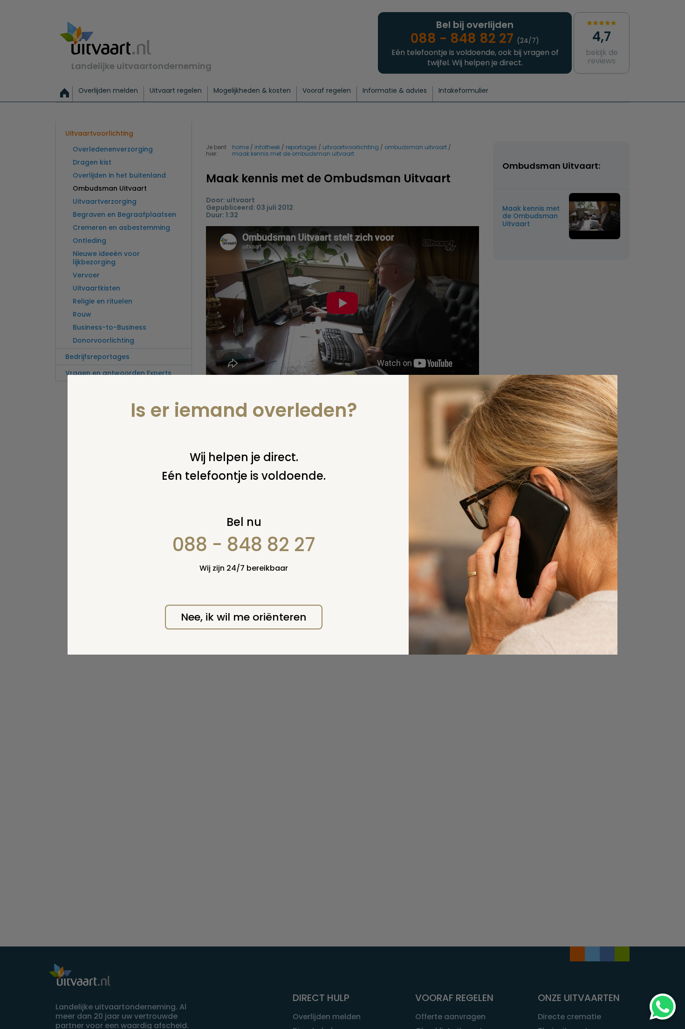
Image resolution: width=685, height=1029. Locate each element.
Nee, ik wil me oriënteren (244, 617)
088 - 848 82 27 (243, 545)
